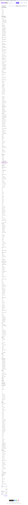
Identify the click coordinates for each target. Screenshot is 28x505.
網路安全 (15, 503)
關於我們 (10, 503)
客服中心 (8, 503)
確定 (6, 489)
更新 (18, 502)
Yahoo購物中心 (4, 3)
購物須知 (13, 503)
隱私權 (18, 503)
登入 (21, 2)
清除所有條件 (5, 495)
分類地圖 (20, 503)
